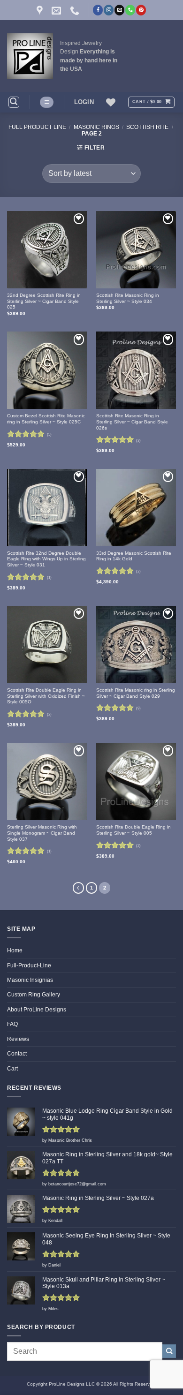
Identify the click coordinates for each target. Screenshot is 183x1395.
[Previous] (78, 887)
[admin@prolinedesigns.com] (57, 10)
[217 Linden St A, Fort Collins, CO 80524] (41, 10)
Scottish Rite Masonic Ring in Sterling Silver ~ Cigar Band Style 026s (132, 421)
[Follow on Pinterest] (141, 10)
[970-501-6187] (76, 10)
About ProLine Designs (36, 1009)
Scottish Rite (147, 127)
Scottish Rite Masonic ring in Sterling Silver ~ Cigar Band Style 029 (135, 693)
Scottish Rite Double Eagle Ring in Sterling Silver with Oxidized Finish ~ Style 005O (46, 695)
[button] (13, 102)
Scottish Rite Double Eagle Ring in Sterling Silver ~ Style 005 (133, 830)
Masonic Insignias (30, 980)
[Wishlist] (110, 102)
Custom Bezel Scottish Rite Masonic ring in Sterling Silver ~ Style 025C (46, 418)
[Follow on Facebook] (98, 10)
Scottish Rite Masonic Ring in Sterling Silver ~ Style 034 (127, 298)
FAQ (12, 1024)
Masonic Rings (96, 127)
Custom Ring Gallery (33, 994)
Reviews (18, 1039)
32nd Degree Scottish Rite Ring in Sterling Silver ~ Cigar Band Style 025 (44, 301)
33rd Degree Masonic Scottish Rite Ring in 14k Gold (133, 556)
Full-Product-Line (29, 965)
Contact (17, 1053)
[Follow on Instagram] (109, 10)
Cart (12, 1068)
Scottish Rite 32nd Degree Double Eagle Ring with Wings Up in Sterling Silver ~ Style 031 (46, 558)
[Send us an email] (119, 10)
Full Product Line (37, 127)
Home (15, 950)
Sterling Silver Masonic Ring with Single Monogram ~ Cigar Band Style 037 (42, 832)
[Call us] (130, 10)
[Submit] (169, 1351)
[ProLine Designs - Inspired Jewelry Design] (30, 56)
